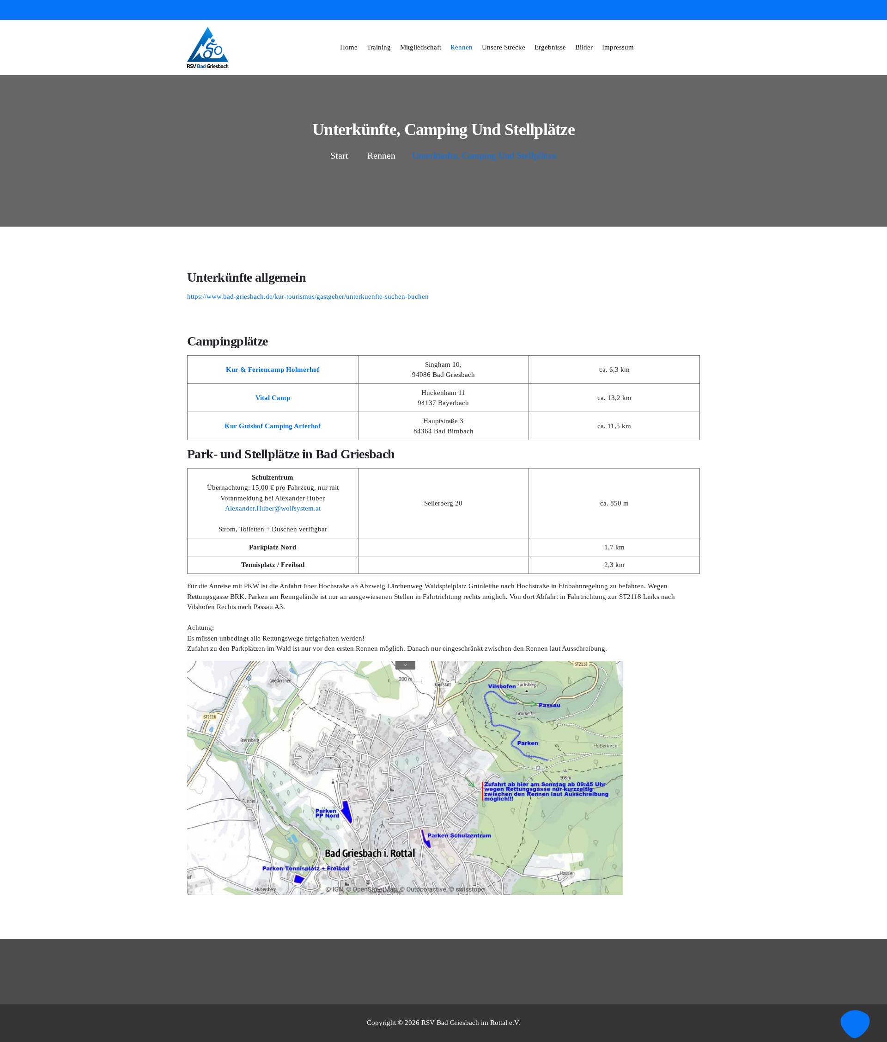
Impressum (618, 47)
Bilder (584, 47)
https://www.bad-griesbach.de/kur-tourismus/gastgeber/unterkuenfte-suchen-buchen (308, 296)
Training (379, 47)
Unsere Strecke (503, 47)
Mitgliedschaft (420, 47)
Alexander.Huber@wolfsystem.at (273, 508)
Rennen (461, 47)
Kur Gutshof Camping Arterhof (273, 426)
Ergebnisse (550, 47)
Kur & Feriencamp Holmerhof (272, 369)
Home (349, 47)
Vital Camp (272, 397)
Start (339, 155)
